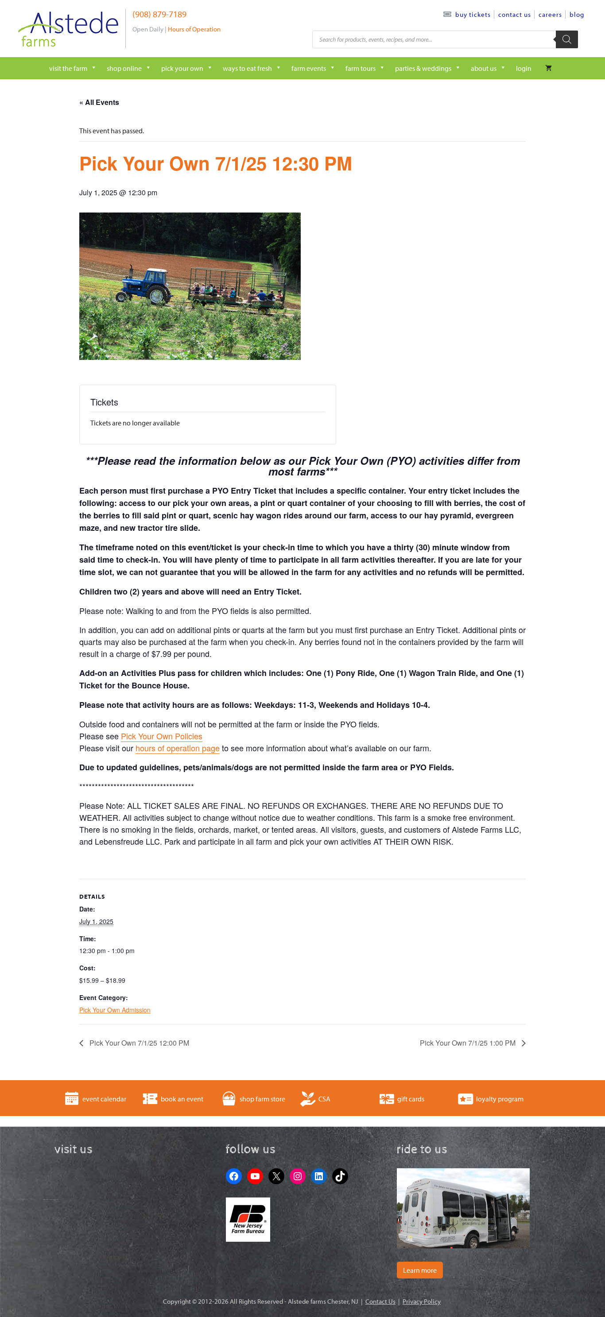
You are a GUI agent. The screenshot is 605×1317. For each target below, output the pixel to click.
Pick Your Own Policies (161, 736)
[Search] (567, 39)
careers (550, 14)
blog (577, 14)
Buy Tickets (473, 14)
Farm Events (308, 68)
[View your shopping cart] (548, 68)
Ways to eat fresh (247, 68)
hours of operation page (178, 747)
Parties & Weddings (423, 68)
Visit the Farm (68, 68)
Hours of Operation (194, 29)
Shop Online (124, 68)
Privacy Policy (422, 1301)
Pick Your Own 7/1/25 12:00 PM (138, 1043)
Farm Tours (360, 68)
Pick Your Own (182, 68)
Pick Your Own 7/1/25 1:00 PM (468, 1043)
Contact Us (514, 14)
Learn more (420, 1270)
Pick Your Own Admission (115, 1009)
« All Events (99, 102)
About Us (483, 68)
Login (523, 68)
